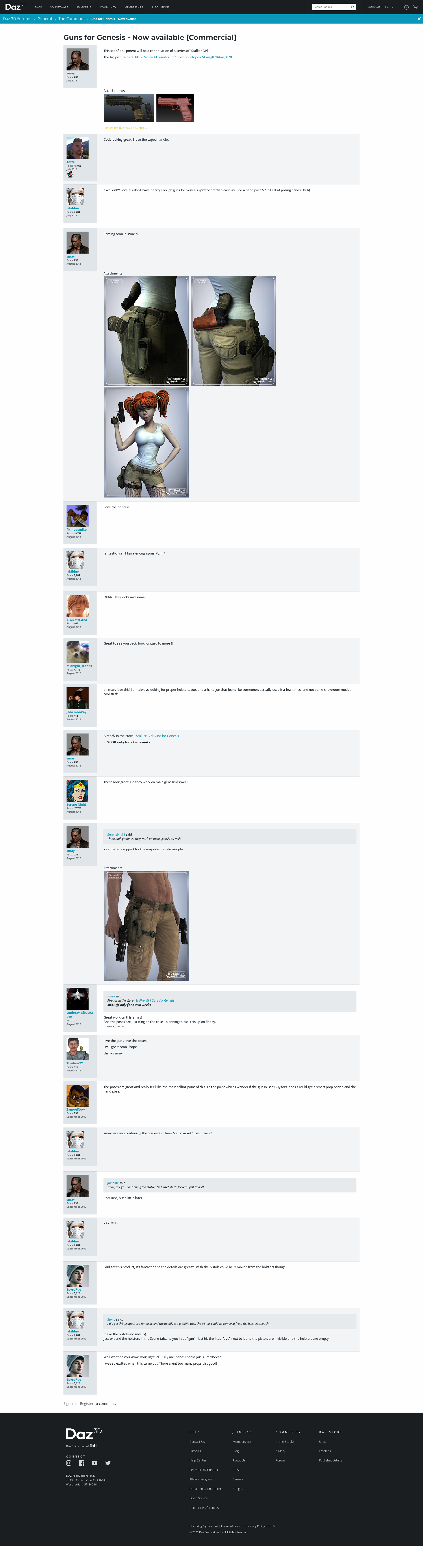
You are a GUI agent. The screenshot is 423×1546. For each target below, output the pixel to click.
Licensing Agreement (203, 1526)
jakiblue (73, 208)
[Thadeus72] (80, 1049)
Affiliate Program (200, 1479)
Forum (280, 1460)
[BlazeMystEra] (80, 606)
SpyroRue (74, 1289)
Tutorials (195, 1451)
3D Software (59, 7)
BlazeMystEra (77, 619)
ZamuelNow (76, 1109)
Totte (71, 162)
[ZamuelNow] (80, 1096)
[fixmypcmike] (80, 516)
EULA (271, 1526)
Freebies (325, 1451)
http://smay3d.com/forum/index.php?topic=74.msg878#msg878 (183, 57)
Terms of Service (232, 1526)
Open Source (198, 1498)
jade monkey (76, 712)
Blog (236, 1451)
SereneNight (116, 834)
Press (236, 1470)
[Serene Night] (80, 791)
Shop (38, 7)
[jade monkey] (80, 698)
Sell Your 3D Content (203, 1470)
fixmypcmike (77, 529)
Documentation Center (205, 1489)
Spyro (111, 1319)
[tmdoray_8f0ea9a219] (80, 999)
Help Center (197, 1460)
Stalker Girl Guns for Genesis (157, 735)
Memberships (134, 7)
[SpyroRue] (80, 1276)
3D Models (83, 7)
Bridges (238, 1489)
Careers (238, 1479)
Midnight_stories (79, 666)
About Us (239, 1460)
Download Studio (378, 7)
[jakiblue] (80, 197)
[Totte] (80, 148)
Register (87, 1403)
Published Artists (330, 1460)
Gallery (280, 1451)
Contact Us (197, 1441)
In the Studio (285, 1441)
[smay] (80, 59)
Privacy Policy (256, 1526)
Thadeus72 (75, 1063)
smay (71, 73)
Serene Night (76, 804)
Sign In (68, 1403)
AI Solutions (160, 7)
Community (108, 7)
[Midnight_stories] (80, 652)
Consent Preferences (204, 1507)
